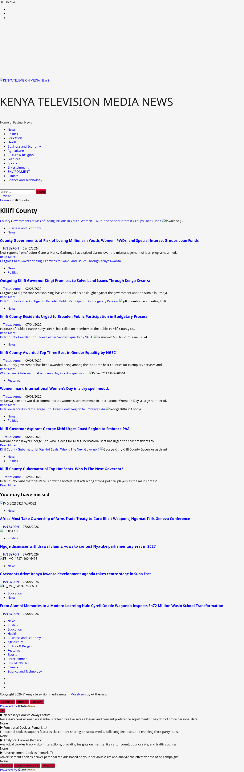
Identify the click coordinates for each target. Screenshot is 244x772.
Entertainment (18, 167)
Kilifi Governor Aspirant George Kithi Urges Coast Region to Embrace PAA (52, 409)
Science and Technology (25, 180)
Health (12, 142)
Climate (13, 176)
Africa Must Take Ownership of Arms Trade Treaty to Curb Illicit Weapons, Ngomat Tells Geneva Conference (95, 518)
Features (14, 159)
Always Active (40, 715)
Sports (12, 163)
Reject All (22, 701)
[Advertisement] (122, 49)
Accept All (36, 701)
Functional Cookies (17, 727)
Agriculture (16, 151)
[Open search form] (1, 187)
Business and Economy (24, 146)
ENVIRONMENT (19, 172)
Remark (37, 727)
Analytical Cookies (16, 740)
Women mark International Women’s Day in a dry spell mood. (44, 373)
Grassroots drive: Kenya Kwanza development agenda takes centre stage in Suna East (75, 573)
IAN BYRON (11, 248)
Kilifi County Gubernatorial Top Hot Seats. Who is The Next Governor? (50, 449)
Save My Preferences (27, 765)
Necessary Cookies (17, 715)
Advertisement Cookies (20, 753)
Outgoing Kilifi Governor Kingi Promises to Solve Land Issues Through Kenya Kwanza (60, 261)
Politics (13, 134)
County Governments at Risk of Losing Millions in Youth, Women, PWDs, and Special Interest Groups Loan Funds (80, 221)
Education (15, 138)
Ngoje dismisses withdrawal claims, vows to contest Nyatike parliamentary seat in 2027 (78, 546)
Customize (8, 701)
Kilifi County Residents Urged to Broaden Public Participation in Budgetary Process (59, 301)
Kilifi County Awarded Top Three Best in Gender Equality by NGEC (46, 337)
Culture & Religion (21, 155)
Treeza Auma (12, 289)
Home (4, 200)
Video (6, 196)
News (12, 130)
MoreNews (78, 694)
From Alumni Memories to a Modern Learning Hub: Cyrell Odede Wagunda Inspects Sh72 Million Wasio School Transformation (111, 605)
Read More (8, 257)
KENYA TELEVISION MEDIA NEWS (86, 101)
